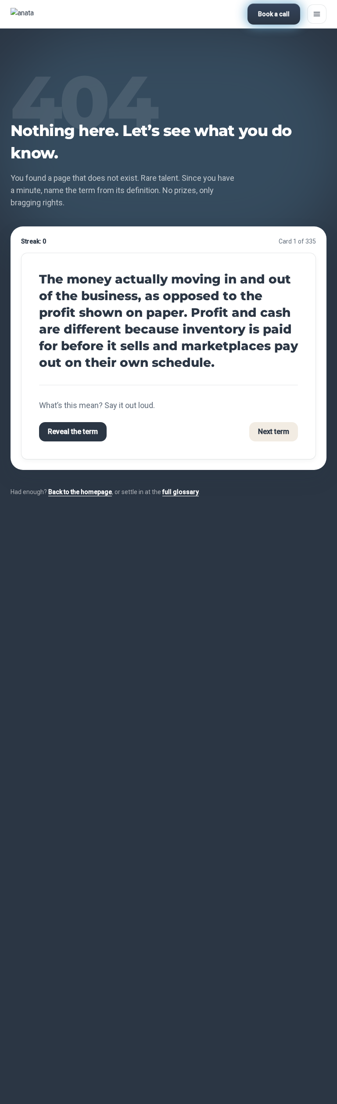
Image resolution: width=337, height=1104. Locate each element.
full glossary (180, 491)
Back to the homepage (80, 491)
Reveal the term (73, 431)
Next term (273, 431)
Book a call (274, 14)
